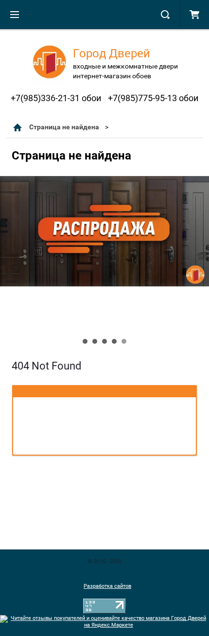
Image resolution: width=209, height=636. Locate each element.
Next (8, 263)
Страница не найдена (64, 127)
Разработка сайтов (107, 586)
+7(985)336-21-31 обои (56, 98)
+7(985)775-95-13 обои (153, 98)
